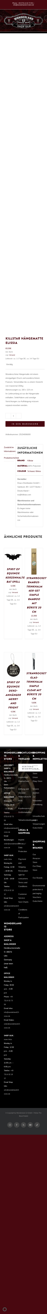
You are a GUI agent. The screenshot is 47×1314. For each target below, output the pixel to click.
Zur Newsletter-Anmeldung (37, 801)
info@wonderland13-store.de (23, 5)
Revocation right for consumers (23, 875)
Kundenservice (24, 808)
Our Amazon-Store (36, 858)
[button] (4, 1309)
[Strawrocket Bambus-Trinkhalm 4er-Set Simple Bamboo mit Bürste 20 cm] (34, 550)
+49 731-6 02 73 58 (8, 1000)
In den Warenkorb (25, 424)
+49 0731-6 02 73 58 (25, 3)
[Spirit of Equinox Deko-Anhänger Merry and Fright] (13, 654)
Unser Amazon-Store (36, 769)
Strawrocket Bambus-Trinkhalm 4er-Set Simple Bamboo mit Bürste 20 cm (36, 595)
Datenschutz (23, 781)
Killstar (30, 460)
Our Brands (38, 878)
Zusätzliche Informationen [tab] (9, 449)
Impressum (23, 777)
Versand (12, 355)
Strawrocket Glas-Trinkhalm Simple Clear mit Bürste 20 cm (36, 686)
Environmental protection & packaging (39, 889)
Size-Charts (23, 902)
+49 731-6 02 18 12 (8, 1074)
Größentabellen (24, 812)
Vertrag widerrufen (30, 767)
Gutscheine (37, 828)
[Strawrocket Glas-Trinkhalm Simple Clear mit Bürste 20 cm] (34, 654)
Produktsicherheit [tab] (9, 458)
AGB (20, 800)
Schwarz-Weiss (34, 471)
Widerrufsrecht (24, 797)
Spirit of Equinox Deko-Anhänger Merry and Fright (13, 695)
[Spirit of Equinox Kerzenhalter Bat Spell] (13, 550)
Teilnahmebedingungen (28, 820)
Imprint (21, 840)
